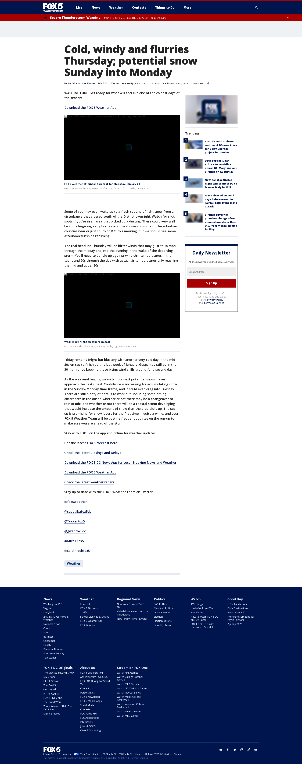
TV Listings (197, 604)
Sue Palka (72, 83)
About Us (87, 668)
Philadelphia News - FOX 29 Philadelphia (132, 613)
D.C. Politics (160, 604)
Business (48, 636)
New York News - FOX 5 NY (130, 605)
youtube (221, 749)
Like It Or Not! (51, 681)
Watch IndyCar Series (129, 692)
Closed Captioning (90, 730)
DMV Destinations (237, 608)
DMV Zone (49, 676)
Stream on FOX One (132, 668)
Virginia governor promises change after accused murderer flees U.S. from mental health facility (221, 222)
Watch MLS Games (128, 715)
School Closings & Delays (94, 616)
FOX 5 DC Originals (58, 668)
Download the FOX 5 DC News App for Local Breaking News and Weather (120, 462)
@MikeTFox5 (74, 541)
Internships (86, 722)
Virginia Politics (162, 612)
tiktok (249, 749)
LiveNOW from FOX (202, 608)
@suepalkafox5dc (77, 511)
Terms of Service (214, 303)
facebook (228, 749)
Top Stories (49, 657)
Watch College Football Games (130, 678)
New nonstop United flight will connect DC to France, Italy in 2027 (221, 183)
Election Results (163, 620)
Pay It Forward (235, 612)
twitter (235, 749)
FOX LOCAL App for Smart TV (95, 682)
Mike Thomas (88, 83)
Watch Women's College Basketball (131, 705)
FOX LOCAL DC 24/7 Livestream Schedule (202, 625)
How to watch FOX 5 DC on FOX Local (204, 618)
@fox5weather (75, 502)
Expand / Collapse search (256, 7)
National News (51, 624)
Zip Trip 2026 (234, 624)
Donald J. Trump (163, 625)
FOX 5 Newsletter (90, 696)
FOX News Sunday (53, 653)
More (188, 7)
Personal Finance (53, 649)
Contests (85, 709)
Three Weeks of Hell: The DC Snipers (57, 708)
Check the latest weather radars (89, 482)
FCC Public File (88, 713)
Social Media (87, 705)
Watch (196, 599)
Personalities (87, 692)
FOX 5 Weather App (91, 620)
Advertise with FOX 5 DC (94, 676)
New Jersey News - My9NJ (132, 618)
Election (158, 616)
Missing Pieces (51, 713)
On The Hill (49, 689)
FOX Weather (87, 625)
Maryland (48, 612)
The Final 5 (49, 685)
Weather (115, 83)
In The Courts (51, 693)
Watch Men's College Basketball (129, 698)
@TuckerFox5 (74, 521)
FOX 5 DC (102, 83)
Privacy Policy (215, 299)
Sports (47, 632)
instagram (242, 749)
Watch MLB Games (128, 684)
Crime (46, 628)
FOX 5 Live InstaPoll (91, 672)
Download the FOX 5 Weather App (90, 107)
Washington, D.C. (53, 604)
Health (47, 645)
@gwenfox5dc (75, 531)
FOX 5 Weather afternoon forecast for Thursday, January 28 (102, 184)
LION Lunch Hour (237, 604)
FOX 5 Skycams (89, 608)
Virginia (47, 608)
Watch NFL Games (127, 672)
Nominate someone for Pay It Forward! (240, 618)
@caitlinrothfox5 (77, 551)
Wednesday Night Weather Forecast (87, 342)
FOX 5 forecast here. (102, 443)
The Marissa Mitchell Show (58, 672)
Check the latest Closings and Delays (92, 453)
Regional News (128, 599)
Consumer (49, 640)
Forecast (85, 604)
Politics (159, 599)
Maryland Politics (163, 608)
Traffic (84, 612)
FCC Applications (89, 717)
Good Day (235, 599)
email (256, 749)
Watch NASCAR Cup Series (132, 688)
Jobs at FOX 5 (88, 726)
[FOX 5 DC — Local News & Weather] (54, 7)
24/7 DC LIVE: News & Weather (56, 618)
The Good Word (52, 702)
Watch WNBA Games (129, 711)
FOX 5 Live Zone (52, 697)
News (47, 599)
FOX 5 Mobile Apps (91, 701)
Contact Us (86, 688)
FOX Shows (197, 612)
